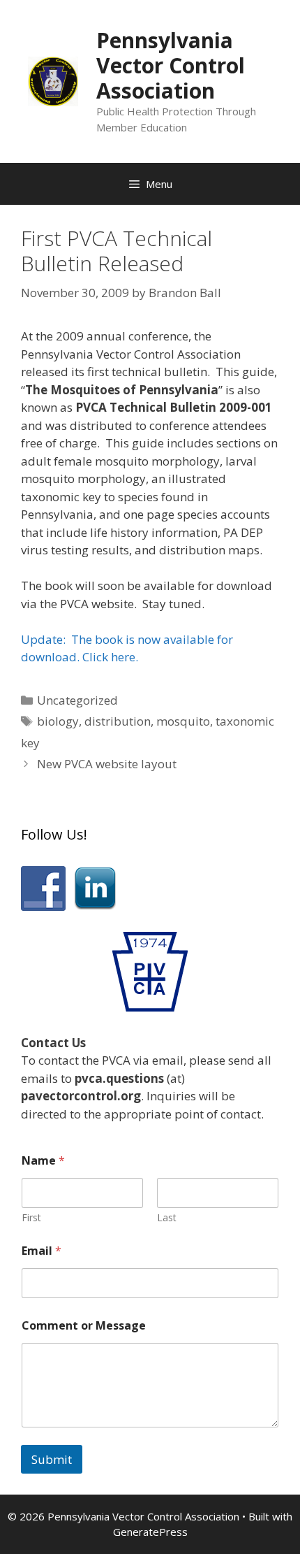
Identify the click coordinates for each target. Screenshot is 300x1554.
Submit (51, 1459)
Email (41, 1251)
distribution (117, 721)
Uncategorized (77, 700)
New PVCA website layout (107, 764)
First (31, 1217)
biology (58, 721)
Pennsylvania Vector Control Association (170, 65)
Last (167, 1217)
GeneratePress (150, 1532)
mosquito (183, 721)
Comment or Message (84, 1325)
